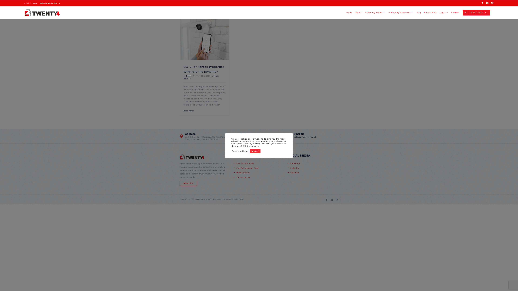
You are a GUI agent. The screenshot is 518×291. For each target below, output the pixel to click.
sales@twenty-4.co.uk (50, 3)
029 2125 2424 (30, 3)
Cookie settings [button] (240, 151)
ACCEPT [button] (255, 151)
